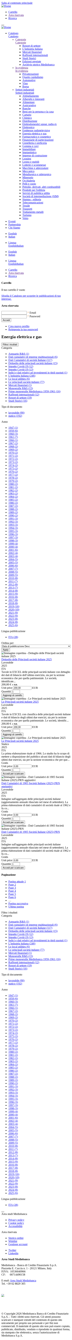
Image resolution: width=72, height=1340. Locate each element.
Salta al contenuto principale (17, 2)
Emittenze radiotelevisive (36, 130)
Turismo (26, 215)
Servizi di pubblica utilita (36, 193)
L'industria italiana (32, 48)
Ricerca (12, 18)
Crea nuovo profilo (18, 326)
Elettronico (28, 127)
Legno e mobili (30, 161)
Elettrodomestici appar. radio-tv (39, 124)
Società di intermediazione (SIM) (40, 196)
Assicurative (29, 105)
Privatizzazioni (30, 73)
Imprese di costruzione (34, 155)
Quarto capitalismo (32, 77)
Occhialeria (28, 180)
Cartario (26, 114)
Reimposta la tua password (23, 329)
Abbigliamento (30, 95)
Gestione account (17, 1244)
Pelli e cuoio (29, 183)
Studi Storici (29, 58)
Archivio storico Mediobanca (38, 64)
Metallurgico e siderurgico (36, 174)
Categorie (20, 39)
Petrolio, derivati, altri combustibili (41, 186)
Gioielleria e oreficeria (34, 142)
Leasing (26, 158)
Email (33, 312)
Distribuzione (29, 121)
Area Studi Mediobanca (23, 1280)
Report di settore (31, 45)
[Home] (6, 6)
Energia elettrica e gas (34, 133)
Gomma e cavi (30, 146)
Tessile (26, 205)
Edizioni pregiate (31, 61)
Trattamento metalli (33, 211)
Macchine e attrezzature (35, 168)
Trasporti (27, 208)
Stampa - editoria (31, 199)
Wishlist (12, 1241)
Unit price (6, 687)
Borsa (25, 86)
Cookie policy (16, 1223)
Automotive (28, 80)
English (12, 233)
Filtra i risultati (10, 344)
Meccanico (28, 171)
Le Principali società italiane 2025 (20, 701)
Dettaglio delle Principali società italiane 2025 (26, 659)
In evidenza (21, 67)
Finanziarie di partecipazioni (37, 139)
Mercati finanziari (32, 52)
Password (35, 316)
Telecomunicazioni (32, 202)
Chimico (27, 117)
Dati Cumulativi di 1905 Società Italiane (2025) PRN (30, 831)
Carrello (12, 11)
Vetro (25, 218)
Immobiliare (29, 149)
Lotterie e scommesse (34, 164)
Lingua (12, 242)
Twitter (12, 1250)
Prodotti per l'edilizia (33, 190)
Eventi (12, 221)
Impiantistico (29, 152)
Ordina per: (7, 643)
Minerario (27, 177)
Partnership (14, 224)
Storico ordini (15, 1238)
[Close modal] (2, 1211)
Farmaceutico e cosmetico (36, 136)
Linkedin (13, 1253)
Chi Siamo (14, 227)
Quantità (6, 691)
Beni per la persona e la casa (38, 111)
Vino (25, 83)
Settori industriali (24, 89)
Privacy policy (16, 1219)
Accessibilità (15, 1226)
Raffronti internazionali (35, 55)
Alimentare (28, 102)
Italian (11, 236)
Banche (26, 108)
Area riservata (16, 15)
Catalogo (13, 33)
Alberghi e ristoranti (33, 99)
